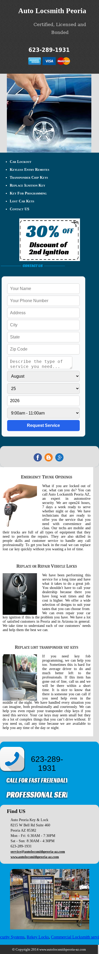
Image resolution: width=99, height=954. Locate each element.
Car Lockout (20, 162)
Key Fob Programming (28, 193)
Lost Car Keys (22, 201)
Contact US (19, 209)
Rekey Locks (34, 937)
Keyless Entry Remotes (29, 170)
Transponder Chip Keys (29, 177)
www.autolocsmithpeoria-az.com (35, 857)
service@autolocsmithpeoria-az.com (38, 851)
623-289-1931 (49, 50)
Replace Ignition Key (27, 185)
